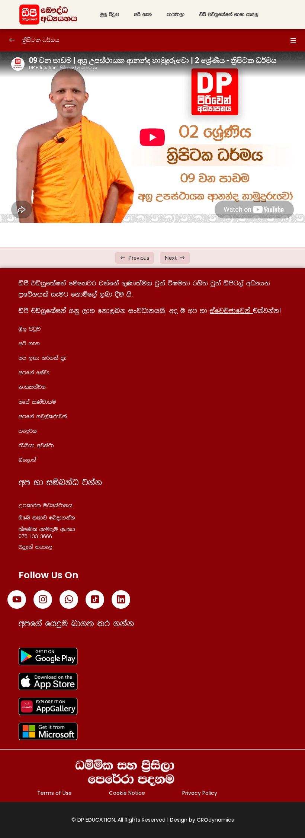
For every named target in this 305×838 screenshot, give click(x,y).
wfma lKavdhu (37, 402)
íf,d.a (27, 460)
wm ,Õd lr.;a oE (42, 358)
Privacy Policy (199, 793)
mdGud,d (175, 14)
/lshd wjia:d (36, 445)
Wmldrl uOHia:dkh (46, 505)
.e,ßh (28, 431)
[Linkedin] (121, 599)
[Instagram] (42, 599)
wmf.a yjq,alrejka (43, 416)
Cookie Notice (127, 793)
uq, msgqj (109, 14)
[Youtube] (16, 599)
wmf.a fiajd (34, 373)
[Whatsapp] (69, 599)
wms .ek (143, 14)
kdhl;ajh (32, 387)
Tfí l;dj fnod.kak (47, 518)
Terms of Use (54, 793)
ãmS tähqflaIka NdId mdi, (228, 14)
